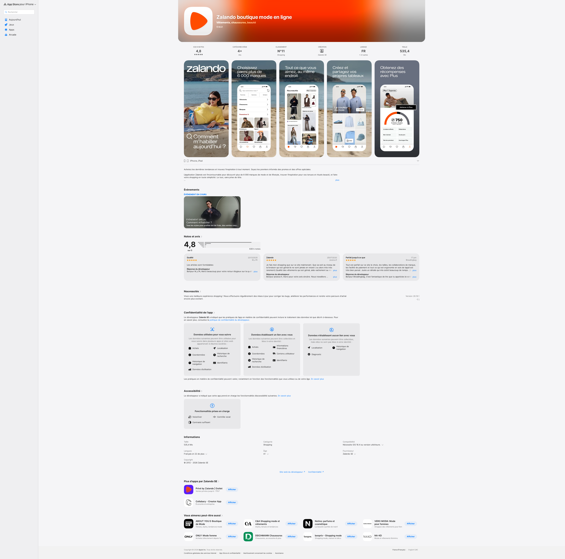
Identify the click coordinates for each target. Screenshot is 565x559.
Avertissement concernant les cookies (257, 553)
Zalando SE (348, 454)
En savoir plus (317, 379)
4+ (264, 454)
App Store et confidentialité (229, 553)
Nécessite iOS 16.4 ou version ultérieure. (362, 444)
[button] (19, 20)
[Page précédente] (181, 108)
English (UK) (413, 550)
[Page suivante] (422, 108)
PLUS (255, 271)
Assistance (279, 553)
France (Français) (399, 550)
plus (337, 180)
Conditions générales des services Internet (200, 553)
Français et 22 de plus (194, 454)
